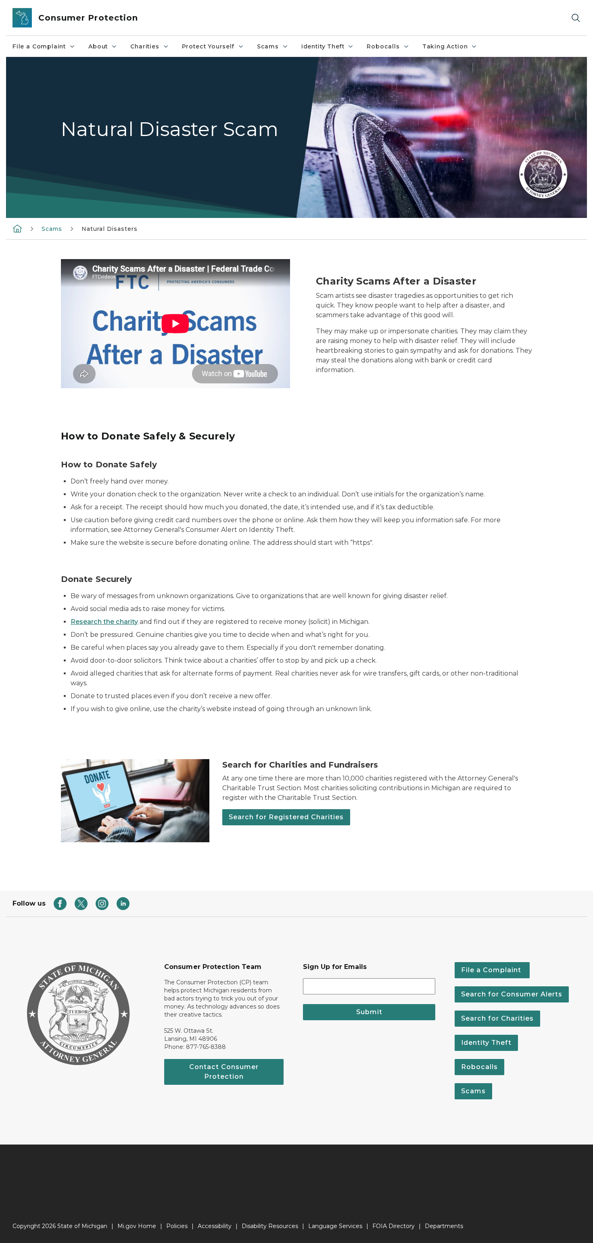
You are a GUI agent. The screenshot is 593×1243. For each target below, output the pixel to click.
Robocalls (383, 46)
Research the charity (104, 622)
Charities (144, 46)
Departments (444, 1226)
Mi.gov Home (136, 1226)
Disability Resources (270, 1226)
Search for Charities (497, 1018)
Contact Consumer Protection (224, 1071)
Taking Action (445, 46)
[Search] (575, 18)
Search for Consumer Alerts (511, 994)
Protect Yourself (208, 46)
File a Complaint (39, 46)
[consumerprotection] (17, 228)
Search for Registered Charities (286, 817)
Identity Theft (322, 46)
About (98, 46)
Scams (268, 46)
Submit (369, 1012)
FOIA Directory (393, 1226)
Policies (177, 1226)
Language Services (335, 1226)
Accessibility (215, 1226)
